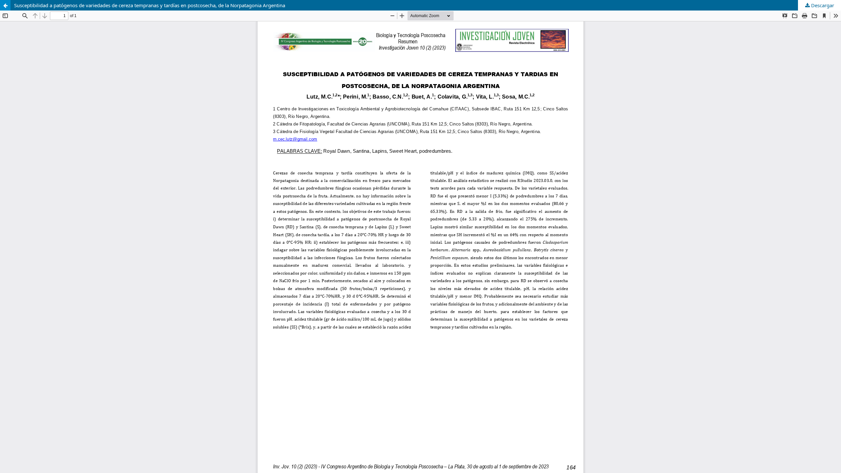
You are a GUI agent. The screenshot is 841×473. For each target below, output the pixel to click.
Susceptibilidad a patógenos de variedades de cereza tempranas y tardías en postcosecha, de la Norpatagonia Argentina (149, 5)
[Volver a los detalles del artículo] (5, 5)
